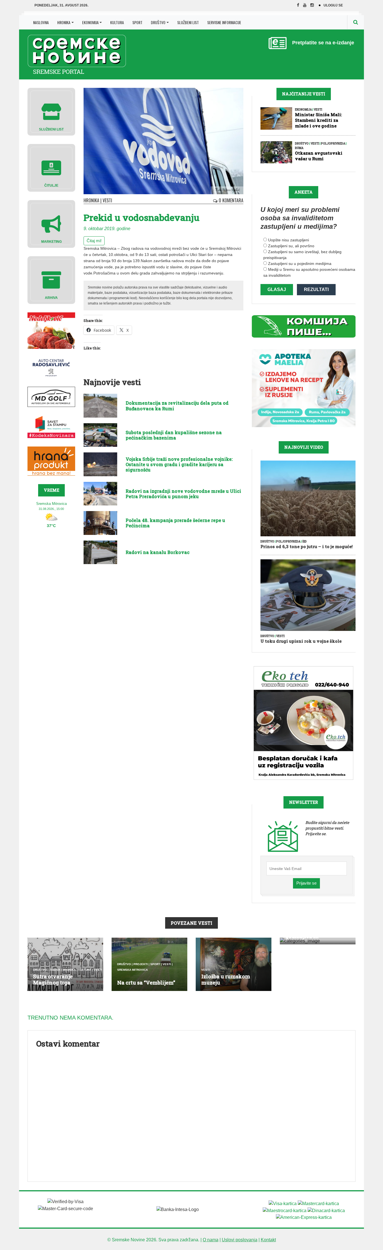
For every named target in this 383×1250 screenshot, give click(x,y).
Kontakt (268, 1239)
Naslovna (41, 22)
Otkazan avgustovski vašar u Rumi (318, 155)
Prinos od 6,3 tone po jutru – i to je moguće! (306, 546)
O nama (210, 1239)
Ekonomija (90, 22)
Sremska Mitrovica (132, 969)
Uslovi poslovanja (239, 1239)
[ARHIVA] (51, 279)
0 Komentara (230, 200)
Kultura (117, 22)
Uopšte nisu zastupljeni (288, 240)
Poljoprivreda (333, 143)
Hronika (63, 22)
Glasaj (276, 289)
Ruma (299, 148)
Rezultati (316, 289)
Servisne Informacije (224, 22)
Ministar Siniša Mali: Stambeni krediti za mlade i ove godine (318, 120)
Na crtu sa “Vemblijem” (146, 982)
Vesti (107, 200)
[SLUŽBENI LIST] (51, 111)
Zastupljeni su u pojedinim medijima (299, 263)
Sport (137, 22)
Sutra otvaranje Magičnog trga (53, 979)
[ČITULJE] (51, 167)
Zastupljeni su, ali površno (291, 246)
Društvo (158, 22)
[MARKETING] (51, 223)
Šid (304, 541)
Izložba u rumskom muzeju (225, 979)
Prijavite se (306, 883)
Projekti (140, 964)
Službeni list (188, 22)
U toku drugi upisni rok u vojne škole (301, 641)
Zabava (54, 969)
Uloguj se (333, 5)
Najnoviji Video (303, 447)
